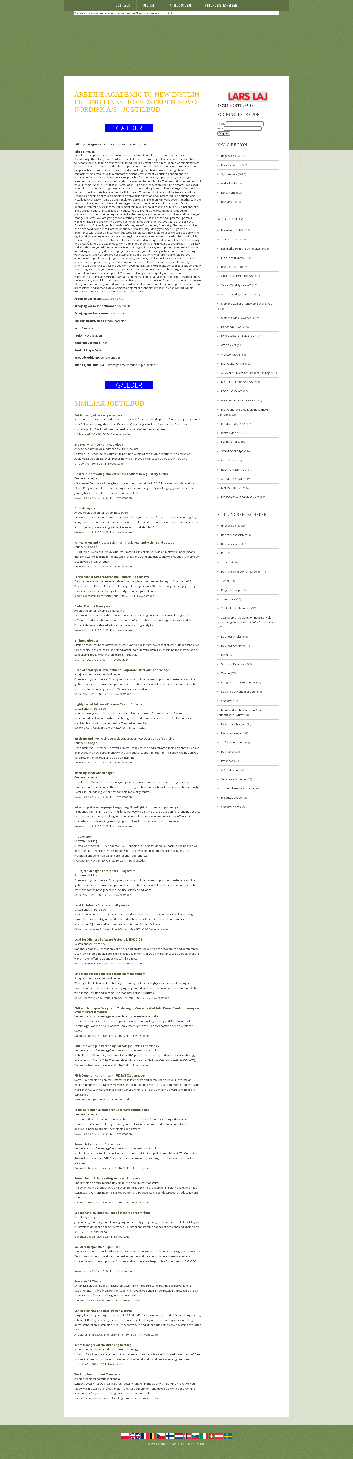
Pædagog (227, 761)
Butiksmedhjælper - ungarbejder (97, 415)
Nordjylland (228, 192)
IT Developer (83, 836)
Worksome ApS (230, 354)
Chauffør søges (231, 807)
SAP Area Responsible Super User (97, 1247)
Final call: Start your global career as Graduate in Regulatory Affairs (121, 474)
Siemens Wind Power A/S (236, 318)
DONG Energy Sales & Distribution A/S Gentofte (104, 929)
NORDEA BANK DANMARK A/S (92, 728)
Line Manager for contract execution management (110, 974)
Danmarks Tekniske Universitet (93, 1036)
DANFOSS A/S (229, 267)
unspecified (228, 156)
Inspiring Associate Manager (94, 773)
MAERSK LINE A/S (231, 488)
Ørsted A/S (228, 460)
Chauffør (226, 701)
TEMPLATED (195, 1443)
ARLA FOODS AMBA (233, 479)
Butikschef (227, 751)
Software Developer (233, 664)
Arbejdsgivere (181, 5)
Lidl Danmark (229, 442)
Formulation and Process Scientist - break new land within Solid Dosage (124, 542)
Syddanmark (229, 174)
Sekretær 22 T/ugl (86, 1281)
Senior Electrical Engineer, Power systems (103, 1311)
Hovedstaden (94, 13)
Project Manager (231, 590)
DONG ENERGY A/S (233, 364)
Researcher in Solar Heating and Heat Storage (106, 1178)
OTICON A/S (81, 463)
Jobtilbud (123, 5)
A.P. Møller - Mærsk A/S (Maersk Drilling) (99, 1334)
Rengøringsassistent (234, 535)
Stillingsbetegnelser (221, 5)
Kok (223, 553)
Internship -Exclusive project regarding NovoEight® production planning (125, 807)
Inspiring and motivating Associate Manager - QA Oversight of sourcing (124, 738)
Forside (79, 13)
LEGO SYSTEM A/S (232, 258)
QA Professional (231, 770)
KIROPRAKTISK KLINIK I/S (89, 1300)
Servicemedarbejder (234, 779)
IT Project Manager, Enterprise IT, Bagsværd (104, 871)
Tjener (225, 581)
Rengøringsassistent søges (238, 682)
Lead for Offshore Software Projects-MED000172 (108, 939)
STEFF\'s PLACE (83, 659)
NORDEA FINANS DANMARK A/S (240, 497)
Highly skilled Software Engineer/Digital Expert (107, 704)
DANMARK (227, 202)
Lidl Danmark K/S (85, 434)
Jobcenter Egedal (84, 1236)
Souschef (227, 562)
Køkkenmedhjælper (233, 724)
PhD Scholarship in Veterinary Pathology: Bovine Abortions (115, 1046)
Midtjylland (228, 183)
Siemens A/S (229, 239)
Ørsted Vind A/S (231, 433)
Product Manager (232, 797)
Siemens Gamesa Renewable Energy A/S (246, 303)
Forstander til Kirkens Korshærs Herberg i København (111, 577)
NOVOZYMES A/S (85, 694)
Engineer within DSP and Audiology (98, 444)
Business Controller (233, 646)
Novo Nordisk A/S (161, 13)
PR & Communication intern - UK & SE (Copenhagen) (110, 1075)
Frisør (224, 655)
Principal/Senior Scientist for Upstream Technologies (111, 1110)
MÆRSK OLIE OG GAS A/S (237, 382)
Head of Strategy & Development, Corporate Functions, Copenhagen (122, 670)
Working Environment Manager (96, 1374)
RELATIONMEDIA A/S (233, 469)
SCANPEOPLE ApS (232, 451)
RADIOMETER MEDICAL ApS (91, 963)
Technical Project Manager (237, 788)
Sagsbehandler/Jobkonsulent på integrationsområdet (112, 1213)
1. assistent (228, 599)
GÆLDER (129, 128)
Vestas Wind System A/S (236, 285)
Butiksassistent (230, 544)
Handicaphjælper (232, 733)
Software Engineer (233, 742)
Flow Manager (84, 508)
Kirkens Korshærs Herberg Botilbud (96, 596)
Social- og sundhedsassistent (239, 691)
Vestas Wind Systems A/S (237, 294)
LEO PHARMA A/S (231, 391)
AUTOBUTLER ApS (85, 1099)
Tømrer (225, 673)
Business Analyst (231, 636)
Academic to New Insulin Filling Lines (127, 13)
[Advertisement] (176, 45)
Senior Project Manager (236, 608)
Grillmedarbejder (86, 640)
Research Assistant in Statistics (96, 1144)
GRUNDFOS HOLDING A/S (237, 276)
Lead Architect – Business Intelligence (100, 905)
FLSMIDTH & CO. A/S (233, 424)
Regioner (150, 5)
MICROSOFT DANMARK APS (238, 400)
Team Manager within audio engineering (102, 1345)
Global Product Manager (91, 606)
